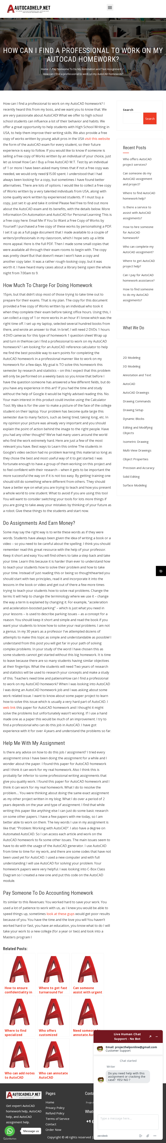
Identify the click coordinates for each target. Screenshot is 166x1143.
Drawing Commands (137, 401)
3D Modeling (131, 366)
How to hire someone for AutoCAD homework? (138, 232)
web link (9, 707)
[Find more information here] (128, 1085)
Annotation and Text (137, 375)
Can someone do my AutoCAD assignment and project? (137, 178)
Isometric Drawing (136, 442)
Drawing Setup (133, 410)
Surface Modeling (135, 485)
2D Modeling (131, 357)
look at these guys (60, 914)
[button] (110, 7)
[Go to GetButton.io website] (9, 1139)
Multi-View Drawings (137, 450)
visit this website (97, 138)
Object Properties (135, 459)
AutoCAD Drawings (136, 392)
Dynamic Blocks (133, 419)
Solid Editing (131, 476)
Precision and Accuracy (138, 468)
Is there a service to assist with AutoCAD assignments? (137, 212)
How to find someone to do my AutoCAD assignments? (138, 294)
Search (128, 110)
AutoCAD (129, 384)
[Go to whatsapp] (10, 1131)
